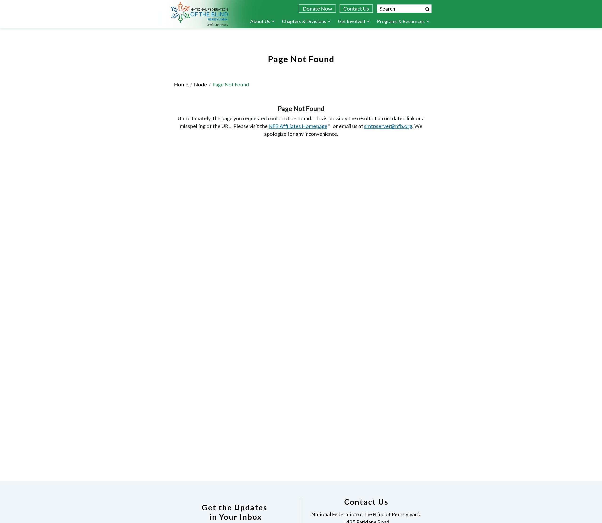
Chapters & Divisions (304, 21)
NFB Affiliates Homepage (298, 126)
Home (181, 84)
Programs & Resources (401, 21)
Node (200, 84)
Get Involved (351, 21)
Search (427, 9)
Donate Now (317, 8)
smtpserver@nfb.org (388, 126)
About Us (260, 21)
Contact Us (356, 8)
